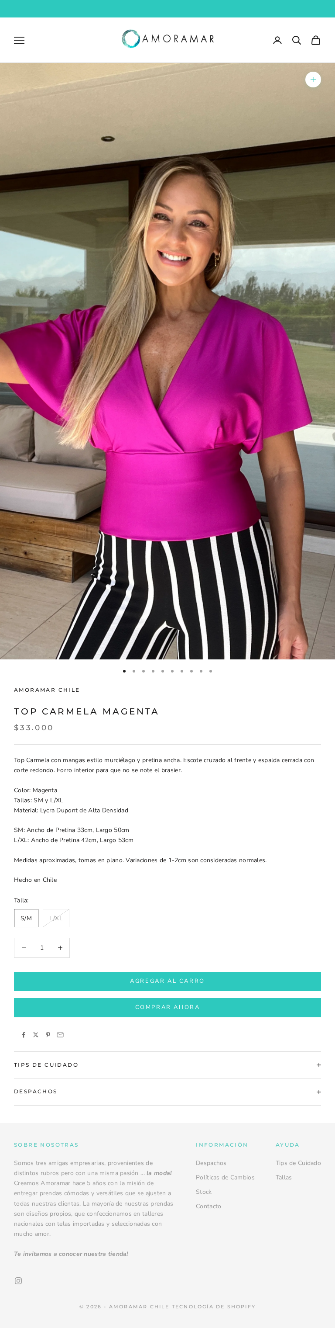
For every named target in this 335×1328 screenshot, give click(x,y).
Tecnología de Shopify (214, 1307)
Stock (204, 1192)
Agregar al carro (167, 981)
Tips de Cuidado (298, 1163)
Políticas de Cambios (225, 1177)
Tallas (284, 1177)
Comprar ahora (167, 1007)
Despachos (211, 1163)
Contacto (208, 1206)
